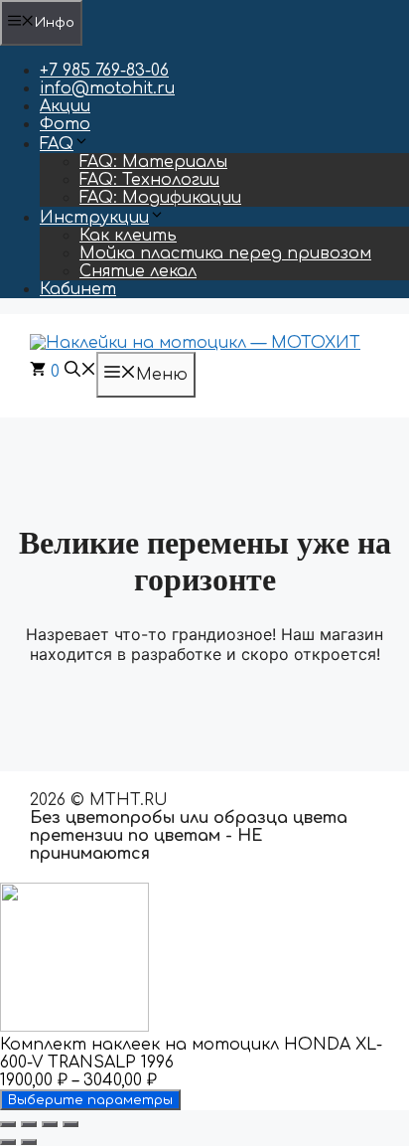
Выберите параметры (90, 1099)
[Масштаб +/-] (8, 1124)
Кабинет (78, 289)
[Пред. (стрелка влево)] (8, 1142)
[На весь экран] (29, 1124)
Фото (65, 124)
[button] (80, 372)
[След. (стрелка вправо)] (29, 1142)
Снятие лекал (138, 271)
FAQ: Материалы (153, 162)
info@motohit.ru (107, 88)
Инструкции (94, 218)
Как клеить (128, 236)
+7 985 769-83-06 (104, 71)
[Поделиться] (50, 1124)
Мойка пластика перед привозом (225, 253)
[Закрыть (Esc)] (70, 1124)
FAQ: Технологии (149, 180)
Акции (65, 106)
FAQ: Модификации (160, 198)
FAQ (56, 144)
